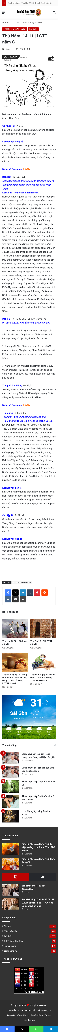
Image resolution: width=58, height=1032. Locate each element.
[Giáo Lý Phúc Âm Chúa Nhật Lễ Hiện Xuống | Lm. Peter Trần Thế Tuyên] (10, 849)
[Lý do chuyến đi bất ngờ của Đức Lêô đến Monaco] (10, 772)
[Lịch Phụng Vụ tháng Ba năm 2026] (10, 816)
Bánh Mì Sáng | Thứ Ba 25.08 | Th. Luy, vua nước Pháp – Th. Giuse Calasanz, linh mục (38, 902)
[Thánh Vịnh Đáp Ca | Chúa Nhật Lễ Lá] (10, 786)
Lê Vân (8, 49)
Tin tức (7, 926)
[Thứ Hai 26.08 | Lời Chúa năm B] (15, 628)
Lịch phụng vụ (10, 951)
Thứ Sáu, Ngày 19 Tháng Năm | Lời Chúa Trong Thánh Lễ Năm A (42, 677)
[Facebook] (8, 592)
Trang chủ (12, 1010)
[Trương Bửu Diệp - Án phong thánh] (29, 12)
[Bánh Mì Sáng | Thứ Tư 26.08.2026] (10, 890)
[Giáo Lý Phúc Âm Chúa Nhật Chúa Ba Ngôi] (10, 864)
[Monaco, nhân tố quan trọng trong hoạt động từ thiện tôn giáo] (10, 758)
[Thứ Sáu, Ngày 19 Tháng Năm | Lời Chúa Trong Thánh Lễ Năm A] (43, 662)
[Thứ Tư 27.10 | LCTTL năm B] (43, 628)
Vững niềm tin (10, 931)
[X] (15, 592)
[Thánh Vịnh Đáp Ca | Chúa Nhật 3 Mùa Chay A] (10, 801)
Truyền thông (10, 946)
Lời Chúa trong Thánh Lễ (31, 22)
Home (7, 22)
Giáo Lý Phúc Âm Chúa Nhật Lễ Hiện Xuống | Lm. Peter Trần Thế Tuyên (38, 847)
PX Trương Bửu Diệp (13, 941)
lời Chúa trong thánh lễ (22, 583)
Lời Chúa (15, 22)
